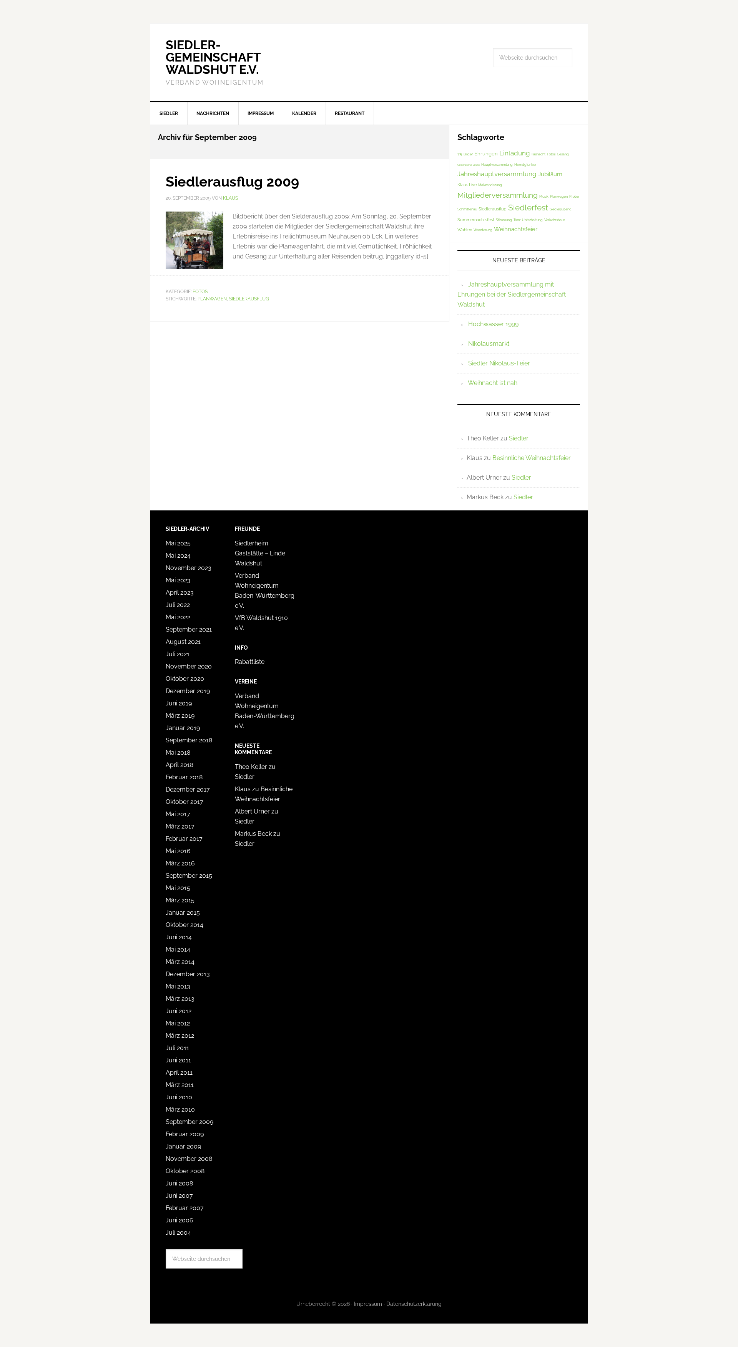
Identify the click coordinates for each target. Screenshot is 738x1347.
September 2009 (189, 1121)
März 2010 (180, 1109)
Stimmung (504, 220)
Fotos (200, 291)
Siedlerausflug (249, 299)
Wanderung (483, 230)
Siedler (519, 438)
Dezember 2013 (188, 974)
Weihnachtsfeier (515, 229)
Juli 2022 (178, 604)
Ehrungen (486, 154)
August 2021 (183, 641)
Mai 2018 (178, 752)
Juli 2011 (177, 1048)
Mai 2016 (178, 851)
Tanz (517, 220)
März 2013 (180, 998)
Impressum (368, 1304)
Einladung (514, 153)
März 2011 (180, 1085)
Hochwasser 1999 (493, 324)
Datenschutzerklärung (414, 1304)
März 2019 (180, 715)
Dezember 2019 (188, 691)
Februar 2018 (184, 777)
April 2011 (179, 1072)
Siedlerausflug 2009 (232, 181)
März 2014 (180, 961)
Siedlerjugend (561, 209)
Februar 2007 (185, 1208)
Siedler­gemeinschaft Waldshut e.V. (213, 57)
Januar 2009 (183, 1146)
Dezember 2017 (188, 789)
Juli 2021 (177, 654)
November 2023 (188, 568)
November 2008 (189, 1158)
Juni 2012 (178, 1011)
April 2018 (179, 765)
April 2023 (180, 592)
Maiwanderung (490, 185)
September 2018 (189, 740)
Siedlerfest (528, 207)
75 (459, 154)
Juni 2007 (179, 1195)
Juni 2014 (179, 937)
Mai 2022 (178, 617)
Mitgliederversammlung (497, 195)
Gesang (563, 154)
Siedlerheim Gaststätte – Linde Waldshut (260, 553)
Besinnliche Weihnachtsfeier (531, 458)
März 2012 (180, 1035)
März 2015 (180, 900)
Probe (574, 196)
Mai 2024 (178, 555)
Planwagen (212, 299)
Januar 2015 (183, 912)
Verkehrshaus (554, 220)
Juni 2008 (179, 1183)
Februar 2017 (184, 838)
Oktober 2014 (184, 925)
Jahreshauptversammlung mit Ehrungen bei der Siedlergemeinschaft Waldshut (511, 294)
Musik (544, 196)
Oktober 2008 (185, 1171)
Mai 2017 (178, 814)
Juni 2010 (179, 1097)
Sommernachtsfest (475, 219)
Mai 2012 (178, 1023)
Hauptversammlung (497, 165)
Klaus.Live (467, 184)
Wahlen (464, 229)
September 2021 (189, 629)
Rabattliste (249, 661)
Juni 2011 (178, 1060)
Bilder (468, 154)
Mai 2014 (178, 949)
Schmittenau (467, 209)
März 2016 (180, 863)
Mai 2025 (178, 543)
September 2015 (189, 875)
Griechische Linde (468, 165)
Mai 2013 (178, 986)
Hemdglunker (525, 165)
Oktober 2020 (185, 678)
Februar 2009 (185, 1134)
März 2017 (180, 826)
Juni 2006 (179, 1220)
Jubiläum (550, 174)
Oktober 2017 (184, 801)
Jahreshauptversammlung (497, 174)
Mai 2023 (178, 580)
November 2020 (189, 666)
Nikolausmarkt (488, 343)
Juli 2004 (178, 1232)
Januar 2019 (183, 728)
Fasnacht (538, 154)
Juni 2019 (179, 703)
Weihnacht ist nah (492, 383)
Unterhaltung (532, 220)
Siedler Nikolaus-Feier (499, 363)
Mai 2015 (178, 888)
